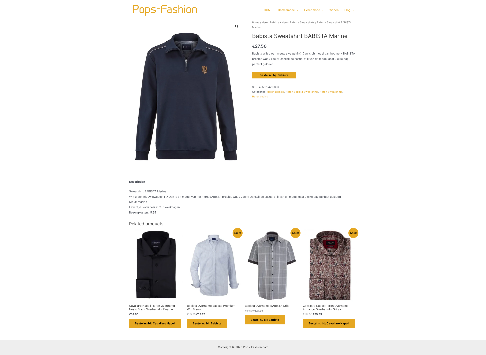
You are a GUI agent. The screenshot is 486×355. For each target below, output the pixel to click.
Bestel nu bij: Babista (274, 75)
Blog (347, 10)
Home (255, 22)
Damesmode (286, 10)
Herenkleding (260, 96)
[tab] (137, 182)
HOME (268, 10)
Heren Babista (270, 22)
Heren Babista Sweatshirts (298, 22)
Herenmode (312, 10)
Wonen (334, 10)
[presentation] (296, 10)
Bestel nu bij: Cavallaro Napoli (155, 323)
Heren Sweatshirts (331, 91)
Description (137, 181)
